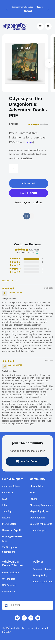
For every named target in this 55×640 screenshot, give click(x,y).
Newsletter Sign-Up (12, 530)
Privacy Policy (40, 575)
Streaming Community (41, 505)
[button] (7, 9)
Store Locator (9, 524)
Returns (6, 517)
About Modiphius (11, 486)
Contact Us (7, 492)
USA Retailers (9, 585)
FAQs (4, 499)
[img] (8, 288)
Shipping (6, 511)
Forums (33, 499)
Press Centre (8, 591)
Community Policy (42, 569)
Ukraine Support (38, 530)
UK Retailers (8, 579)
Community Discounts (41, 524)
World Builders (37, 517)
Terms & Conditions (43, 581)
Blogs (32, 492)
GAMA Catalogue (10, 572)
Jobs (4, 505)
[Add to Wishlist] (28, 216)
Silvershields (36, 486)
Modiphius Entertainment (24, 628)
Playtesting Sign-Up (40, 511)
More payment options (28, 202)
